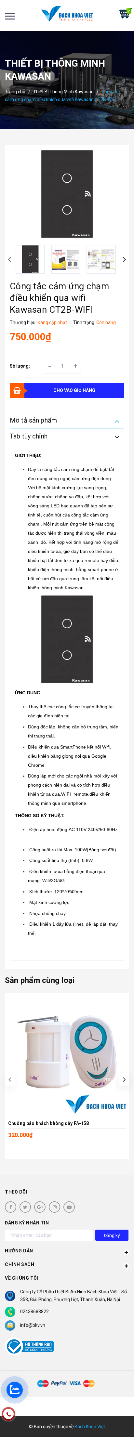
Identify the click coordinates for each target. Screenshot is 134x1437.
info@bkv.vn (32, 1325)
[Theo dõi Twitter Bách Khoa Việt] (25, 1207)
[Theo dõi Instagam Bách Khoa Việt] (54, 1207)
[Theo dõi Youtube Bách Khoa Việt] (69, 1207)
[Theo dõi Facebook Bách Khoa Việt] (10, 1207)
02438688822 (34, 1311)
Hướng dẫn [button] (19, 1250)
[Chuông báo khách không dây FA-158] (67, 1055)
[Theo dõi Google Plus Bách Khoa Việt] (40, 1207)
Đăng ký (112, 1235)
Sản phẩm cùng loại (39, 980)
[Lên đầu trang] (111, 1422)
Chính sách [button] (19, 1264)
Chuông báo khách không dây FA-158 (48, 1123)
